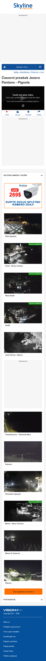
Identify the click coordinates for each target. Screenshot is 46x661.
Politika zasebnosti (10, 656)
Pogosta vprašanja (10, 641)
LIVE (7, 114)
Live (42, 72)
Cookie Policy (8, 651)
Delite (39, 114)
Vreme (17, 114)
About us (6, 622)
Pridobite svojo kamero (11, 627)
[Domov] (4, 67)
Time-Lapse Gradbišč (11, 631)
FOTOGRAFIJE (9, 599)
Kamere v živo (21, 67)
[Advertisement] (23, 39)
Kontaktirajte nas (9, 636)
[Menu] (40, 67)
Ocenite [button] (28, 114)
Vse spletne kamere (23, 591)
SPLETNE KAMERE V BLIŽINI (15, 175)
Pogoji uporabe (8, 646)
